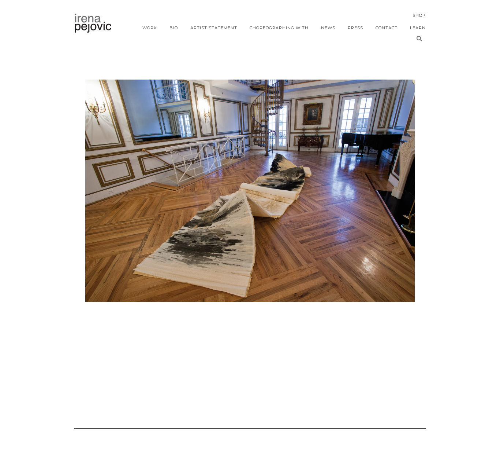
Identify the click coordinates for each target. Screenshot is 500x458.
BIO (173, 27)
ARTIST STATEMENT (213, 27)
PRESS (355, 27)
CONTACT (387, 27)
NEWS (328, 27)
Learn (418, 27)
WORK (149, 27)
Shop (419, 15)
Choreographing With (279, 27)
